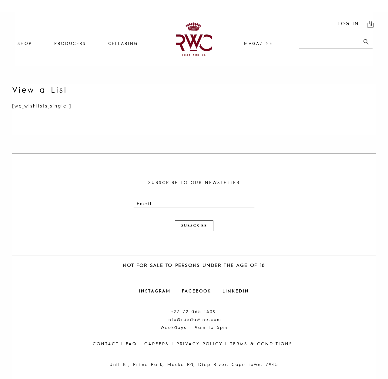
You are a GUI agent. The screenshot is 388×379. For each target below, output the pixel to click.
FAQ (131, 344)
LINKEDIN (235, 291)
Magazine (258, 44)
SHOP (25, 44)
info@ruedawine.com (194, 320)
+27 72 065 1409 (193, 312)
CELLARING (123, 44)
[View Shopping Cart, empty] (370, 24)
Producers (70, 44)
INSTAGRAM (155, 291)
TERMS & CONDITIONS (261, 344)
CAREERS (156, 344)
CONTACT (106, 344)
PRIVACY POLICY (199, 344)
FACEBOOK (196, 291)
